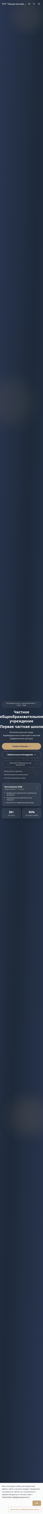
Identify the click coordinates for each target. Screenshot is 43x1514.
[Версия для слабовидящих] (29, 4)
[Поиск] (34, 4)
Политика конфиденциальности (24, 1509)
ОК (37, 1503)
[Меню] (39, 4)
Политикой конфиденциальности (16, 1497)
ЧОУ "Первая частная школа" (14, 4)
